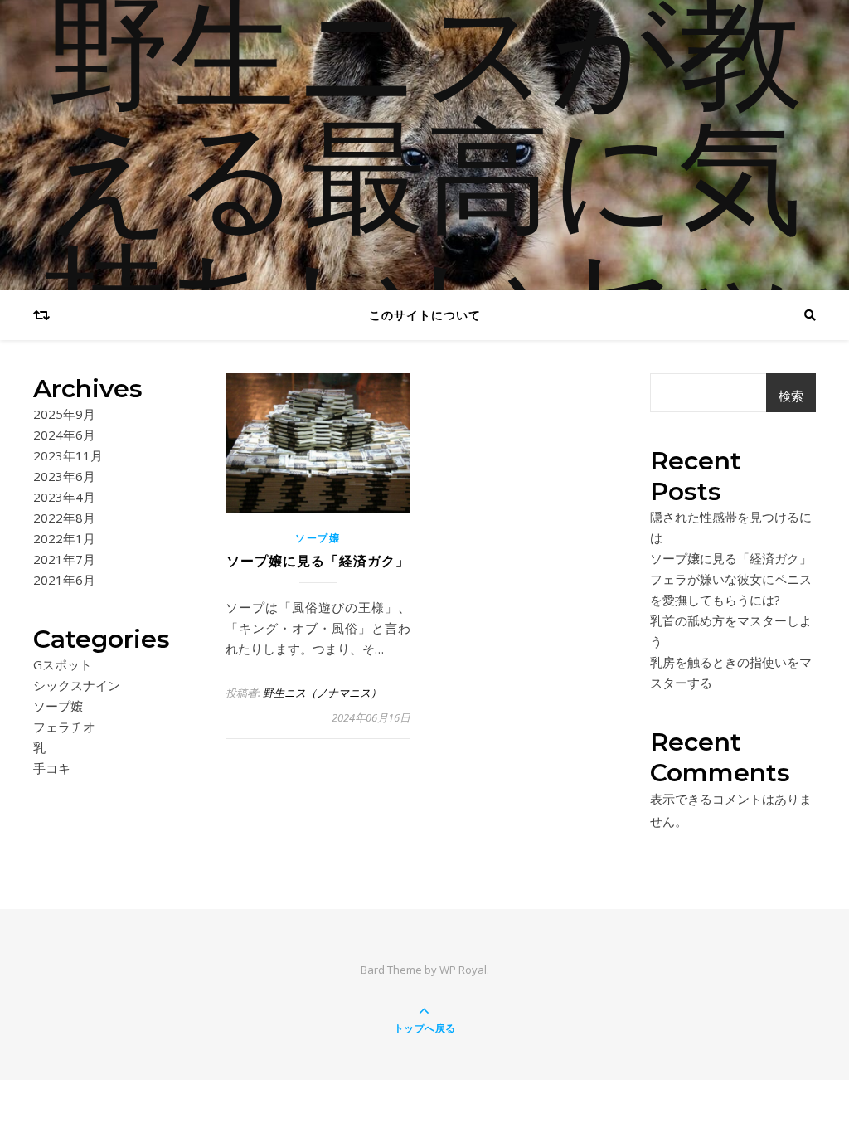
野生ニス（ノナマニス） (322, 692)
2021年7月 (64, 559)
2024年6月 (64, 434)
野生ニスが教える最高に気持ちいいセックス (424, 249)
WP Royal (463, 969)
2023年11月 (68, 455)
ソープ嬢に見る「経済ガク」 (318, 561)
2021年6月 (64, 579)
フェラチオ (64, 726)
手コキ (51, 768)
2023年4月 (64, 497)
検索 (791, 395)
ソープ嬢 (58, 706)
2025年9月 (64, 414)
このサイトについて (425, 315)
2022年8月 (64, 517)
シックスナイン (76, 685)
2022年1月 (64, 538)
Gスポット (62, 664)
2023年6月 (64, 476)
